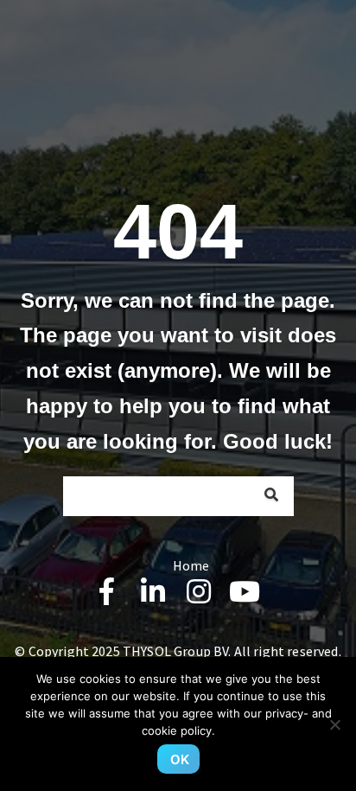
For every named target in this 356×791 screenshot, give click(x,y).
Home (191, 565)
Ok (179, 759)
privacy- (286, 713)
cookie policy (177, 730)
